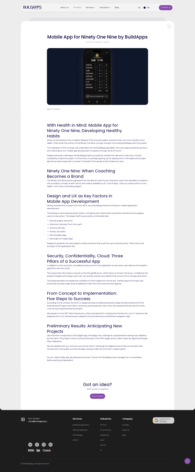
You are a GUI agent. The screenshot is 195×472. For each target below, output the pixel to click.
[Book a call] (187, 461)
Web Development (80, 430)
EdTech (103, 445)
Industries (103, 7)
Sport (102, 440)
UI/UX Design (78, 435)
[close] (169, 26)
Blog (117, 7)
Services (89, 7)
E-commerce (105, 430)
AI (101, 450)
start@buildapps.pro (37, 421)
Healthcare (104, 435)
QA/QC (75, 440)
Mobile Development (81, 425)
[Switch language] (143, 7)
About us (64, 7)
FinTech (103, 425)
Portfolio (77, 7)
